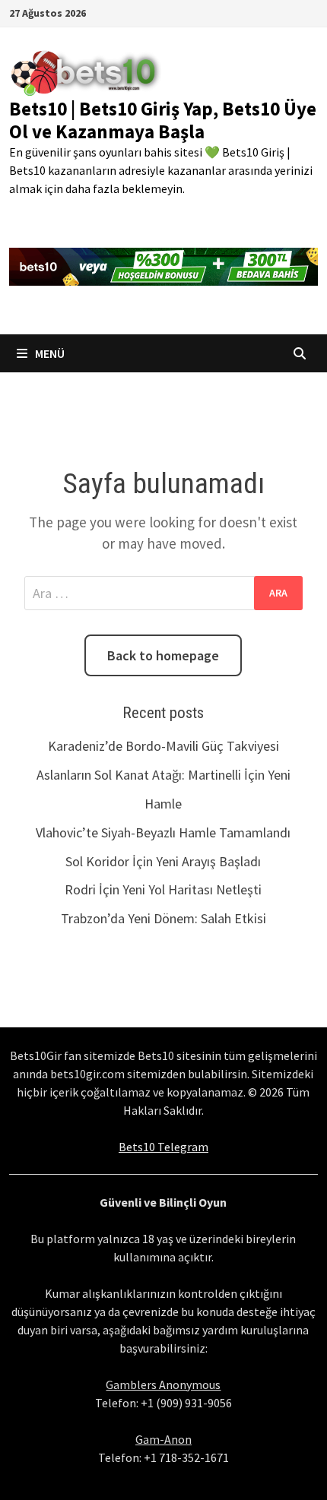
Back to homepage (163, 655)
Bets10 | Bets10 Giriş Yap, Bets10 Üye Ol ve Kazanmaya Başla (162, 120)
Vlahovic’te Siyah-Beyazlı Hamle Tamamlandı (163, 832)
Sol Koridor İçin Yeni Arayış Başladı (163, 861)
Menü (49, 353)
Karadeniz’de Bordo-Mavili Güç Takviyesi (163, 746)
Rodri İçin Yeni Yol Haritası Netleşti (163, 889)
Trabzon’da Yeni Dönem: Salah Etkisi (163, 918)
